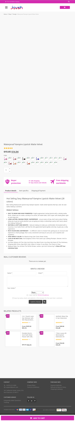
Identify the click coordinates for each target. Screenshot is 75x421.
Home (5, 14)
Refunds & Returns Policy (58, 387)
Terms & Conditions (43, 295)
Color (5, 155)
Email (40, 273)
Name (9, 273)
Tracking (6, 402)
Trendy (14, 14)
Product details (10, 191)
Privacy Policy (31, 385)
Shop (9, 14)
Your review (11, 288)
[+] (9, 168)
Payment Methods (56, 385)
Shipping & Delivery (57, 389)
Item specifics (24, 191)
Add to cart (39, 418)
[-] (9, 171)
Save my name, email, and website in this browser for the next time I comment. (38, 298)
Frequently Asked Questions (12, 400)
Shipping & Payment (38, 191)
